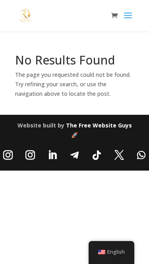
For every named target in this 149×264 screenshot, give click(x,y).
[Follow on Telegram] (74, 155)
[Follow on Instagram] (30, 155)
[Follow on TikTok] (96, 155)
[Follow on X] (119, 155)
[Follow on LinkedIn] (52, 155)
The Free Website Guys (99, 125)
